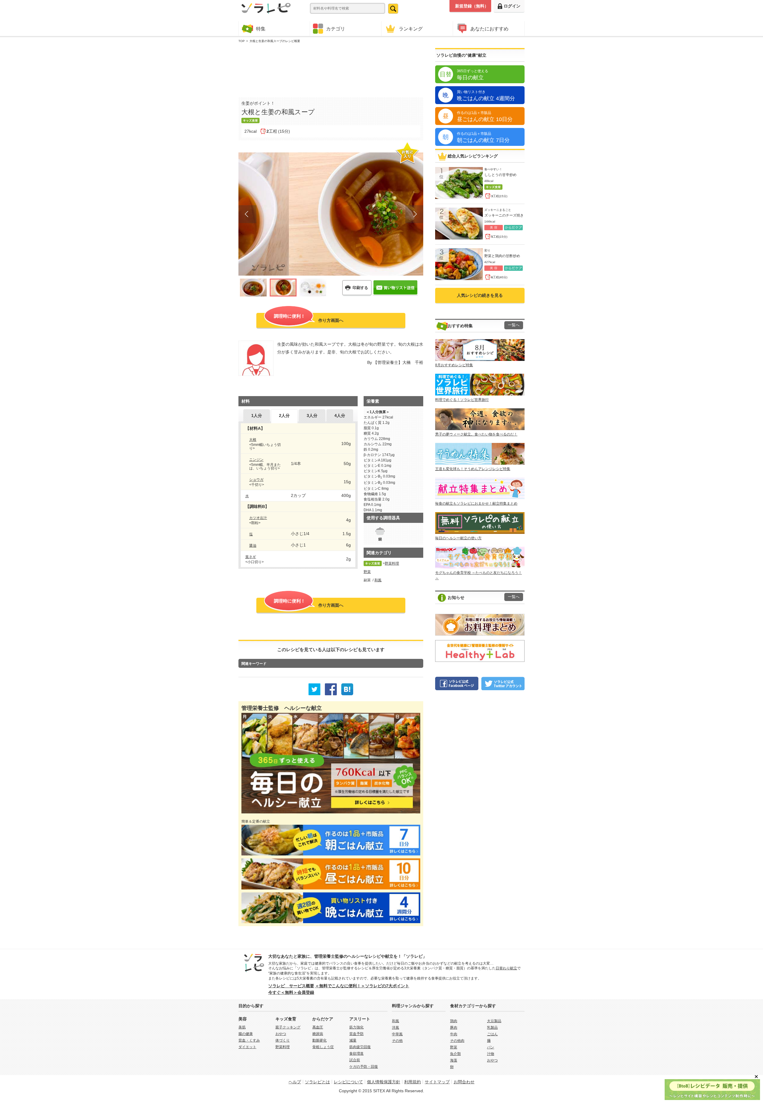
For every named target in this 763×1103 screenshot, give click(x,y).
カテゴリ (335, 28)
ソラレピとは (317, 1081)
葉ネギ (250, 557)
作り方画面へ (308, 318)
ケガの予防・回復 (363, 1067)
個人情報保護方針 (383, 1081)
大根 (252, 440)
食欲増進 (356, 1053)
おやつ (280, 1034)
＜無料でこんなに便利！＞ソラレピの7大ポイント (362, 985)
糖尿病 (317, 1034)
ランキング (411, 28)
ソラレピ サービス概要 (291, 985)
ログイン (512, 6)
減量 (352, 1040)
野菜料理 (392, 563)
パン (490, 1047)
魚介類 (455, 1054)
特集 (261, 28)
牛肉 (453, 1034)
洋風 (395, 1027)
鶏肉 (453, 1021)
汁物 (490, 1054)
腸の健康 (245, 1034)
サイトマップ (437, 1081)
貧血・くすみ (249, 1040)
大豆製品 (494, 1021)
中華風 (397, 1034)
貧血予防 (356, 1034)
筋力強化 (356, 1027)
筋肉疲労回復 (360, 1047)
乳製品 (492, 1027)
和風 (378, 580)
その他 (397, 1041)
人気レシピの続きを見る (480, 295)
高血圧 (317, 1027)
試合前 (354, 1060)
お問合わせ (464, 1081)
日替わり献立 (506, 968)
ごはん (492, 1034)
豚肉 (453, 1027)
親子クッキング (287, 1027)
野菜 (367, 572)
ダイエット (247, 1047)
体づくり (282, 1040)
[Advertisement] (330, 69)
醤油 (252, 545)
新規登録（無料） (471, 6)
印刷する (360, 287)
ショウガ (256, 480)
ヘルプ (295, 1081)
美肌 (242, 1027)
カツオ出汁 (258, 518)
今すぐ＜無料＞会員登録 (291, 992)
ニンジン (256, 460)
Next (414, 214)
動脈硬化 (319, 1040)
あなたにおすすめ (489, 28)
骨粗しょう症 (323, 1047)
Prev (247, 214)
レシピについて (348, 1081)
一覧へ (513, 325)
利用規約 (412, 1081)
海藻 (453, 1060)
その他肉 (457, 1041)
